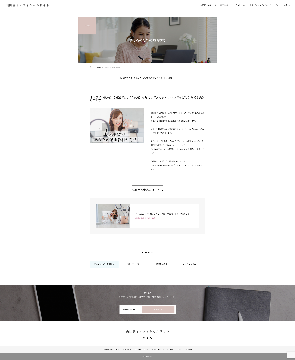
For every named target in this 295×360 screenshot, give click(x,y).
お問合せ (287, 5)
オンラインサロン (239, 5)
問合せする (158, 309)
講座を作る (224, 5)
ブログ (277, 5)
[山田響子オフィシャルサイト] (27, 5)
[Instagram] (144, 338)
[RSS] (151, 338)
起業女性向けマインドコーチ (260, 5)
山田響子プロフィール (208, 5)
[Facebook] (147, 338)
